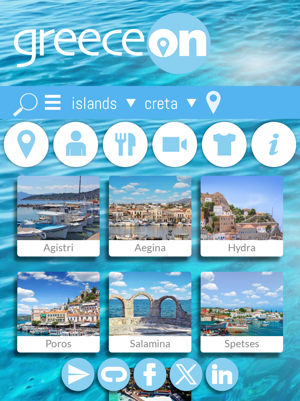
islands (94, 103)
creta (161, 103)
